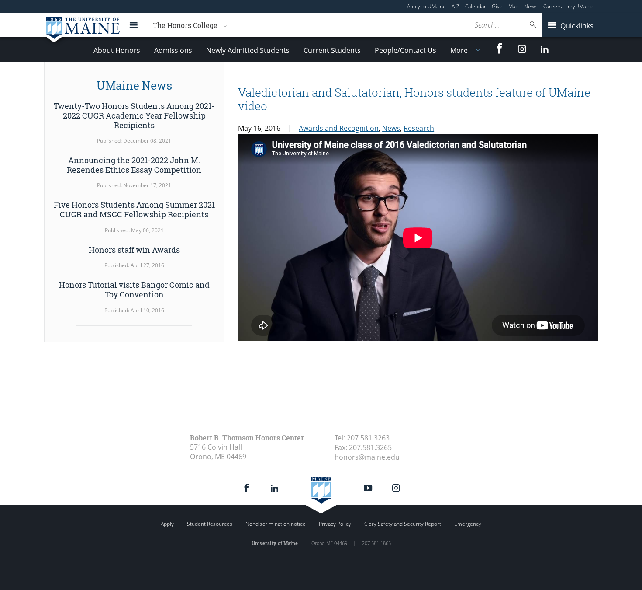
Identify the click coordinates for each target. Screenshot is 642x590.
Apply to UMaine (426, 6)
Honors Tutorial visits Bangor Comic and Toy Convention (134, 289)
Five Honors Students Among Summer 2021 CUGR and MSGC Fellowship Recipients (134, 209)
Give (497, 6)
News (531, 6)
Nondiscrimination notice (275, 523)
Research (419, 128)
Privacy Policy (335, 523)
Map (513, 6)
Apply (167, 523)
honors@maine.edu (367, 457)
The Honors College (185, 25)
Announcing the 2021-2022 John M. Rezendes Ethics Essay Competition (134, 165)
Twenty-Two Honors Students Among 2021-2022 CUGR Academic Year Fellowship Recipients (134, 115)
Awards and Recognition (339, 128)
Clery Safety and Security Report (402, 523)
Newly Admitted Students (248, 50)
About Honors (116, 50)
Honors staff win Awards (134, 249)
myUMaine (581, 6)
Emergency (467, 523)
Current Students (332, 50)
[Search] (533, 24)
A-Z (455, 6)
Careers (552, 6)
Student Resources (209, 523)
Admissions (173, 50)
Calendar (475, 6)
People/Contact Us (405, 50)
